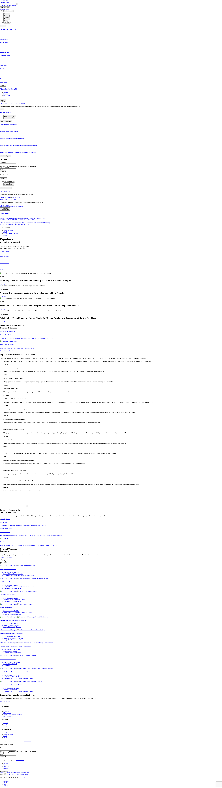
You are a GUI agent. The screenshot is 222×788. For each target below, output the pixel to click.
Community (6, 95)
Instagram (6, 763)
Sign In (5, 232)
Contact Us (7, 22)
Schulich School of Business (8, 5)
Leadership (6, 710)
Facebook (6, 765)
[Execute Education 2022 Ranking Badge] (16, 774)
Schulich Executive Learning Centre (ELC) (12, 222)
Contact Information (9, 181)
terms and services (20, 174)
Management (7, 713)
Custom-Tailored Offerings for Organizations (12, 103)
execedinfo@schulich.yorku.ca (8, 199)
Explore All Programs (8, 29)
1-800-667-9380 (27, 740)
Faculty (5, 94)
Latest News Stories (9, 116)
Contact (5, 723)
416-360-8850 (30, 219)
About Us (6, 15)
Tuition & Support (8, 230)
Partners (5, 92)
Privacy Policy (27, 777)
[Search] (17, 4)
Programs (6, 14)
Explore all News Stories (9, 125)
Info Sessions (7, 229)
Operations (6, 711)
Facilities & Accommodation (8, 184)
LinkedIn (5, 768)
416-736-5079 (16, 197)
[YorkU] (25, 772)
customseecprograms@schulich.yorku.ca (11, 206)
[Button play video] (27, 506)
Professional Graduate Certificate (12, 714)
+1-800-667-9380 (5, 197)
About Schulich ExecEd (8, 89)
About (5, 724)
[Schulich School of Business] (10, 772)
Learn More (4, 213)
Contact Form (5, 191)
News (5, 20)
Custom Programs (6, 18)
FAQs (5, 235)
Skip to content (4, 0)
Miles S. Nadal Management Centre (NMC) (12, 218)
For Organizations (8, 716)
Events (5, 736)
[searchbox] (8, 4)
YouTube (5, 766)
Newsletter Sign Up (9, 118)
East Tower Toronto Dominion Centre (22, 218)
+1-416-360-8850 (5, 205)
